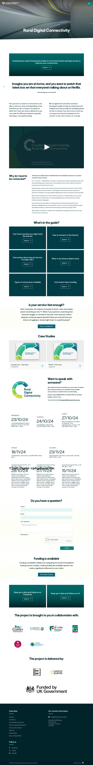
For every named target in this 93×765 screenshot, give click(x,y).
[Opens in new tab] (83, 763)
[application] (46, 147)
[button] (46, 147)
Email (23, 514)
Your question (25, 521)
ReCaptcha (25, 534)
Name (23, 506)
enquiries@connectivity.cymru (70, 400)
